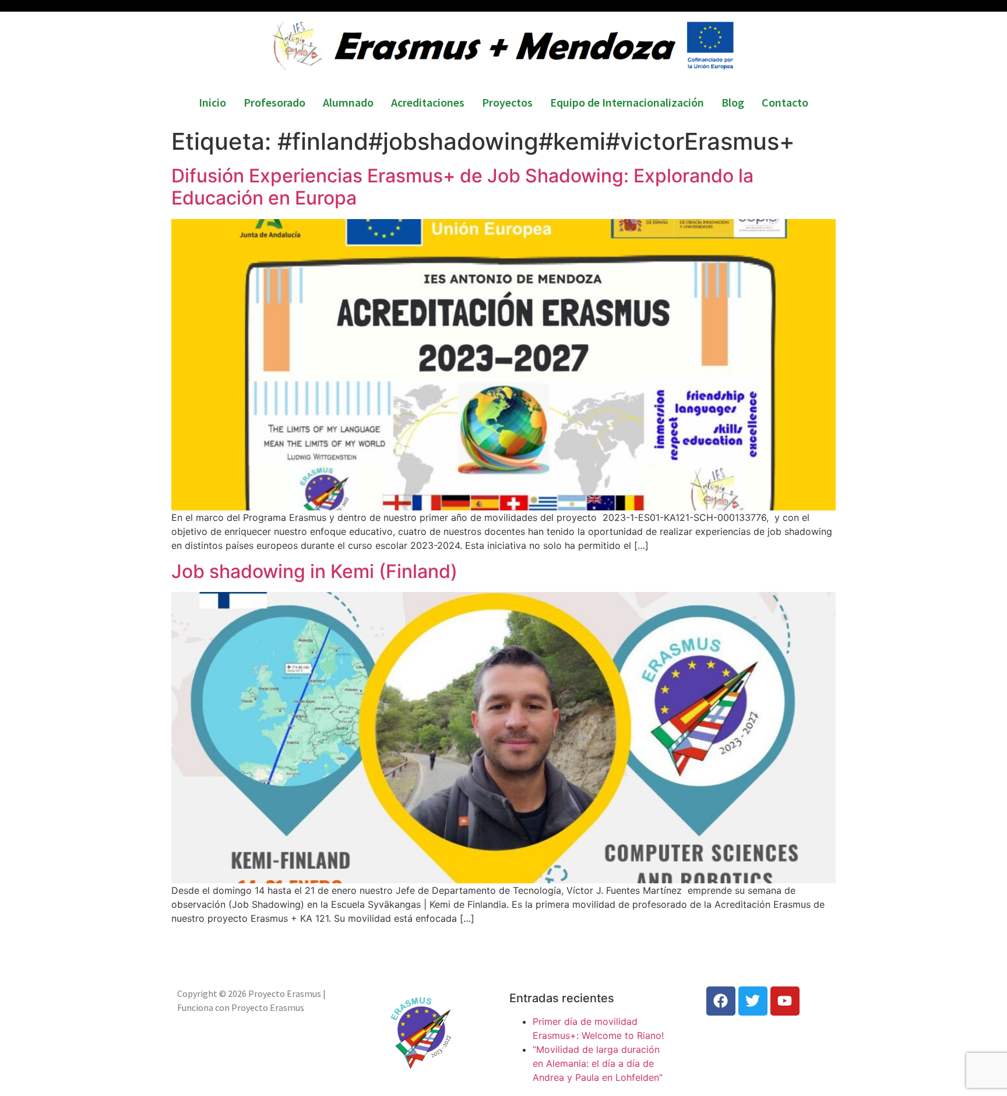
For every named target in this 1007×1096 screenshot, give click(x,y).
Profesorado (274, 102)
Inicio (212, 102)
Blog (732, 102)
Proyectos (507, 102)
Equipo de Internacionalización (627, 102)
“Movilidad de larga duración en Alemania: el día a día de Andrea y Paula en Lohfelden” (598, 1063)
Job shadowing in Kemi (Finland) (314, 571)
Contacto (785, 102)
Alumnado (348, 102)
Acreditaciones (427, 102)
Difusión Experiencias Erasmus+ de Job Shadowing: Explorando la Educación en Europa (462, 186)
